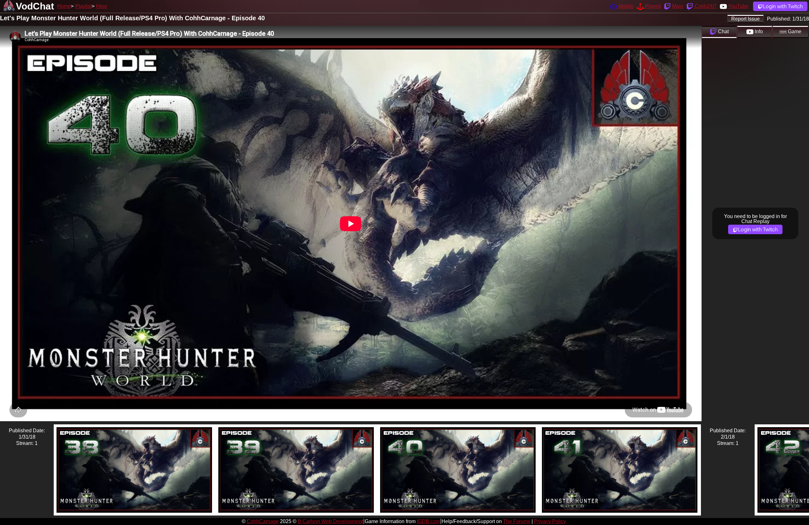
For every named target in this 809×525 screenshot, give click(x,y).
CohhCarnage (263, 521)
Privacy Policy (550, 521)
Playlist (83, 6)
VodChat (35, 6)
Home (64, 6)
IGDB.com (428, 521)
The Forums (516, 521)
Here (101, 6)
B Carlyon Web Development (330, 521)
